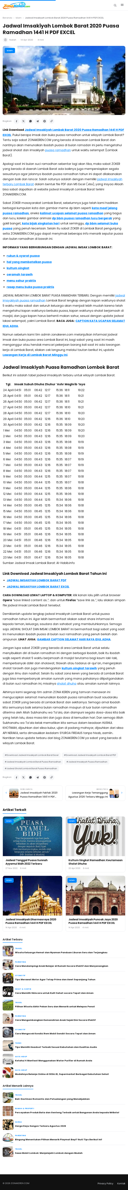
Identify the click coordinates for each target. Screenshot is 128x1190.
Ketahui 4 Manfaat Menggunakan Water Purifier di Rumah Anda (53, 1060)
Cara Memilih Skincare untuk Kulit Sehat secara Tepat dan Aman (54, 993)
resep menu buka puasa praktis (30, 287)
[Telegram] (37, 121)
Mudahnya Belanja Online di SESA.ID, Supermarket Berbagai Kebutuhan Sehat (62, 1074)
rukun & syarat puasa (23, 256)
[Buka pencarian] (115, 5)
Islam (19, 17)
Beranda (7, 17)
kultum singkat (18, 268)
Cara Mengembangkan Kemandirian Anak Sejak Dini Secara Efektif (55, 1020)
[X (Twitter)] (23, 121)
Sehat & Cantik (23, 989)
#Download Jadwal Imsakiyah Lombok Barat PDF (90, 755)
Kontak (121, 1183)
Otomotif (20, 975)
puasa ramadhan (58, 150)
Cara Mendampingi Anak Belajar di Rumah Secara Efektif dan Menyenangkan (61, 966)
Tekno (18, 1043)
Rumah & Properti (24, 1108)
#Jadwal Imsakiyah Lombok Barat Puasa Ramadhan (33, 761)
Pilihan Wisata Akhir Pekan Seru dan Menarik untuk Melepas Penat (55, 1006)
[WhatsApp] (30, 121)
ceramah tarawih (20, 274)
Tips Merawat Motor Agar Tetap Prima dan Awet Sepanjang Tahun (55, 979)
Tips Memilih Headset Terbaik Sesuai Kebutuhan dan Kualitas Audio (56, 1047)
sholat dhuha (66, 684)
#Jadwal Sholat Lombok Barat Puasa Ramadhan (31, 768)
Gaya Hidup (21, 1056)
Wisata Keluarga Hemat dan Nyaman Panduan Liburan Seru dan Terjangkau (61, 952)
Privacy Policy (105, 1183)
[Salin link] (51, 121)
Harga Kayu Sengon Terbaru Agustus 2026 (40, 1126)
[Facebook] (16, 121)
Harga (18, 1122)
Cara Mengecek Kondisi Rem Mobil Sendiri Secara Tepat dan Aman (55, 1033)
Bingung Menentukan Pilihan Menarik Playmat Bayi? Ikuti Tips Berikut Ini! (58, 1139)
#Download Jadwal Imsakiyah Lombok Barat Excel (31, 755)
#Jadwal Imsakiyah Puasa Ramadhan (86, 761)
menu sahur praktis (21, 281)
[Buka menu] (122, 5)
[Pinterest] (44, 121)
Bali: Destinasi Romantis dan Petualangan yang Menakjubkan (52, 1099)
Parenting (20, 962)
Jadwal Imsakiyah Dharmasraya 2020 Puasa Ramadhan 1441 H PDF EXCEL (31, 921)
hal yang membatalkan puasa (29, 262)
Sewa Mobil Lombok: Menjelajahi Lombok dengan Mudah (48, 1153)
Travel (18, 948)
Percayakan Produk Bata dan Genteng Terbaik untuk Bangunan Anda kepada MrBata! (67, 1112)
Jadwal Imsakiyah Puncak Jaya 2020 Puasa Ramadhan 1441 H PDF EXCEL (93, 921)
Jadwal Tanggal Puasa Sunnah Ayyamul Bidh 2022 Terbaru (27, 861)
